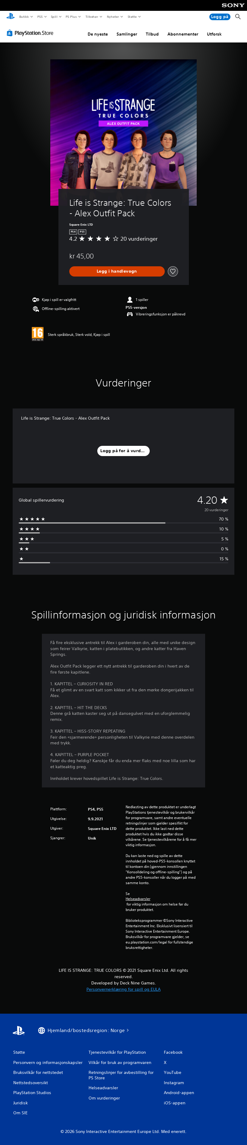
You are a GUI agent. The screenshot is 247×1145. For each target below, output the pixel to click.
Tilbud (152, 34)
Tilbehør (92, 16)
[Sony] (233, 9)
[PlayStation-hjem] (10, 17)
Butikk (24, 16)
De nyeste (98, 34)
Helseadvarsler (138, 898)
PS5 (40, 16)
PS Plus (71, 16)
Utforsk (214, 34)
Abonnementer (182, 34)
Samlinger (127, 34)
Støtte (132, 16)
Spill (54, 16)
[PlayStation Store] (31, 33)
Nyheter (113, 16)
